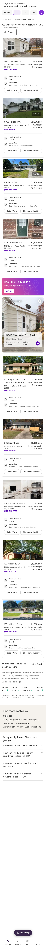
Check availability (31, 90)
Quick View (12, 90)
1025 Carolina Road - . (14, 243)
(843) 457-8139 (10, 571)
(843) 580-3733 (10, 511)
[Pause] (40, 301)
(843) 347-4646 (10, 632)
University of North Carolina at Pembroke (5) (22, 727)
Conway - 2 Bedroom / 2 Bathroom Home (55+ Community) (14, 382)
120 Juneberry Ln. (12, 564)
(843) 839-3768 (10, 190)
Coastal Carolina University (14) (16, 723)
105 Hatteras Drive (13, 624)
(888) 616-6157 (10, 129)
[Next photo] (41, 48)
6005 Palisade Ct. (12, 122)
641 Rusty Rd (10, 182)
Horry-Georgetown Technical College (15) (21, 720)
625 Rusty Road (11, 443)
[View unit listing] (38, 343)
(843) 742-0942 (10, 69)
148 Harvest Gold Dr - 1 (15, 503)
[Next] (41, 12)
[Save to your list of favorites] (38, 42)
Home (4, 20)
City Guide (37, 664)
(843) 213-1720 (10, 390)
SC (10, 20)
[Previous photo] (5, 48)
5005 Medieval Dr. (12, 61)
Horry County (20, 20)
